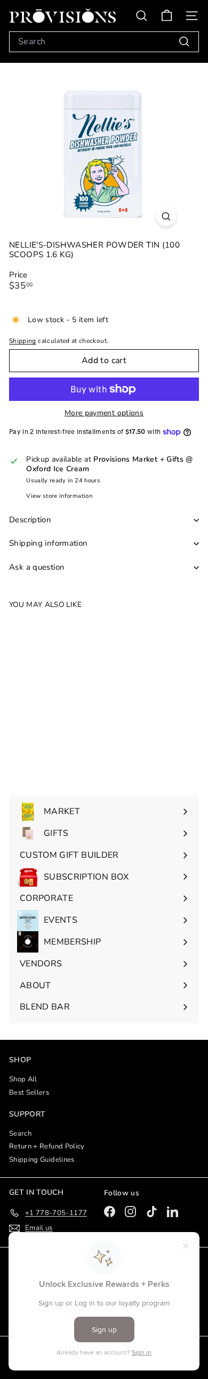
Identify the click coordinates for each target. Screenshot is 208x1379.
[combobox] (104, 41)
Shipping (22, 340)
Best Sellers (29, 1092)
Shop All (23, 1079)
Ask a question (37, 567)
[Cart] (166, 15)
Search (20, 1133)
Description (30, 519)
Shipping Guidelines (42, 1159)
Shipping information (48, 543)
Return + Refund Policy (47, 1146)
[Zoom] (166, 216)
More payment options (104, 413)
